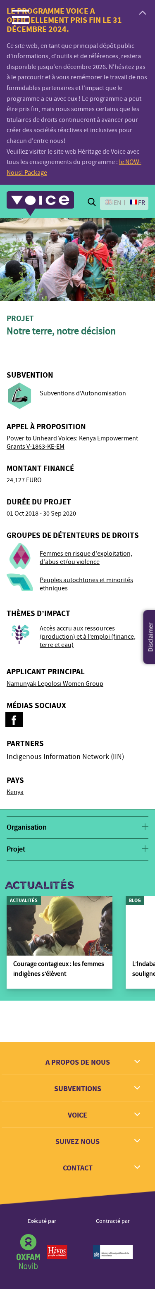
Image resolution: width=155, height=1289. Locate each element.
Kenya (15, 792)
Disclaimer (151, 637)
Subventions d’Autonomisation (83, 393)
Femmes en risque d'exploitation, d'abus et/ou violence (86, 557)
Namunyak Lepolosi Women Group (55, 684)
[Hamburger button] (20, 16)
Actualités (39, 885)
